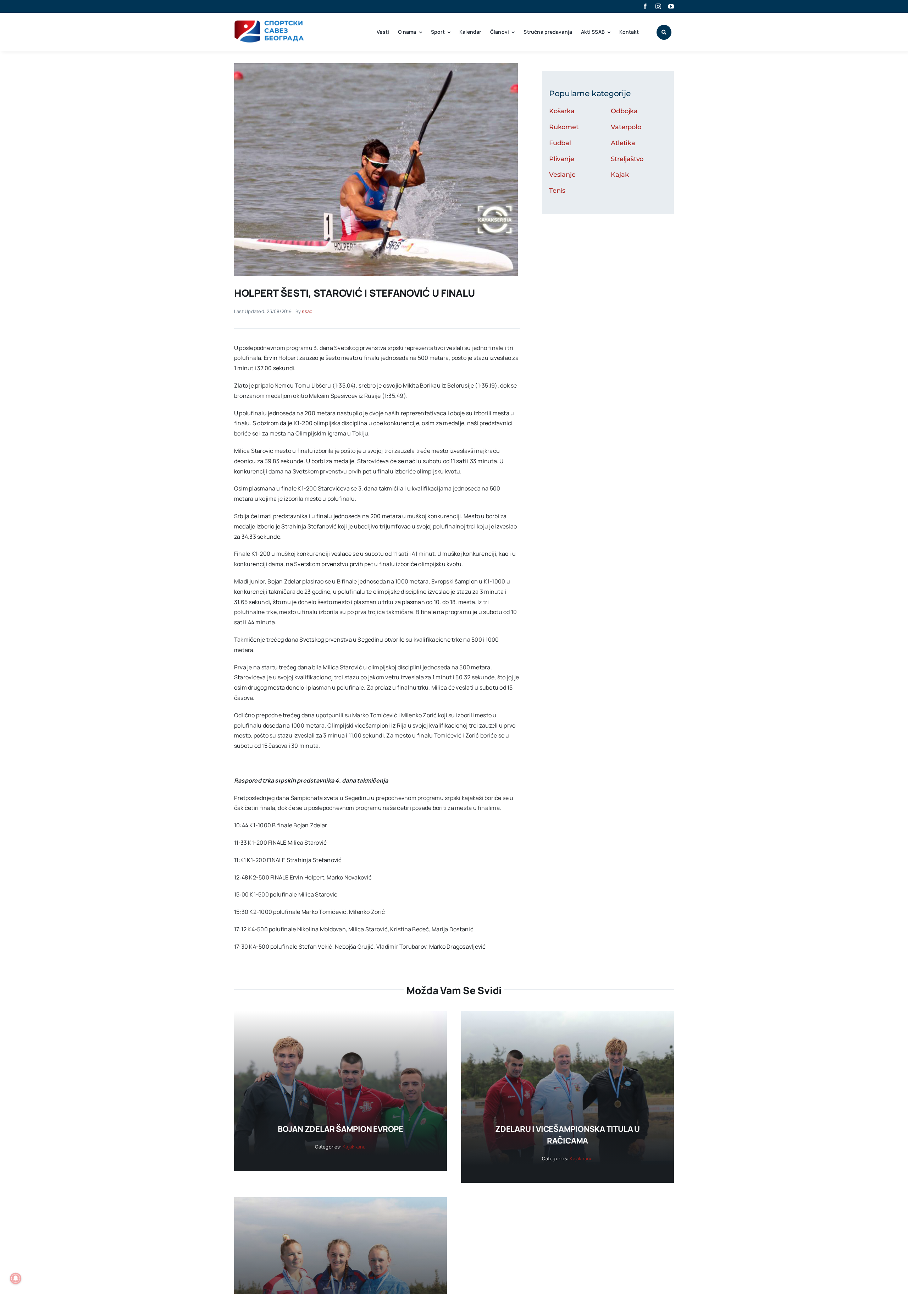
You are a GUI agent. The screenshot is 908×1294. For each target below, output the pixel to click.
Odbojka (624, 111)
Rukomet (563, 127)
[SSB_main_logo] (269, 23)
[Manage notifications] (15, 1278)
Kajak (620, 175)
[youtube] (671, 6)
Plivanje (561, 159)
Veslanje (562, 175)
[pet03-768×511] (376, 66)
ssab (307, 311)
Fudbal (560, 143)
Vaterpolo (626, 127)
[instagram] (658, 6)
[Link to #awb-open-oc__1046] (664, 32)
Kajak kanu (354, 1147)
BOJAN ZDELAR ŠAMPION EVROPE (340, 1129)
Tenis (557, 190)
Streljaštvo (627, 159)
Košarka (562, 111)
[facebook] (645, 6)
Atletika (623, 143)
